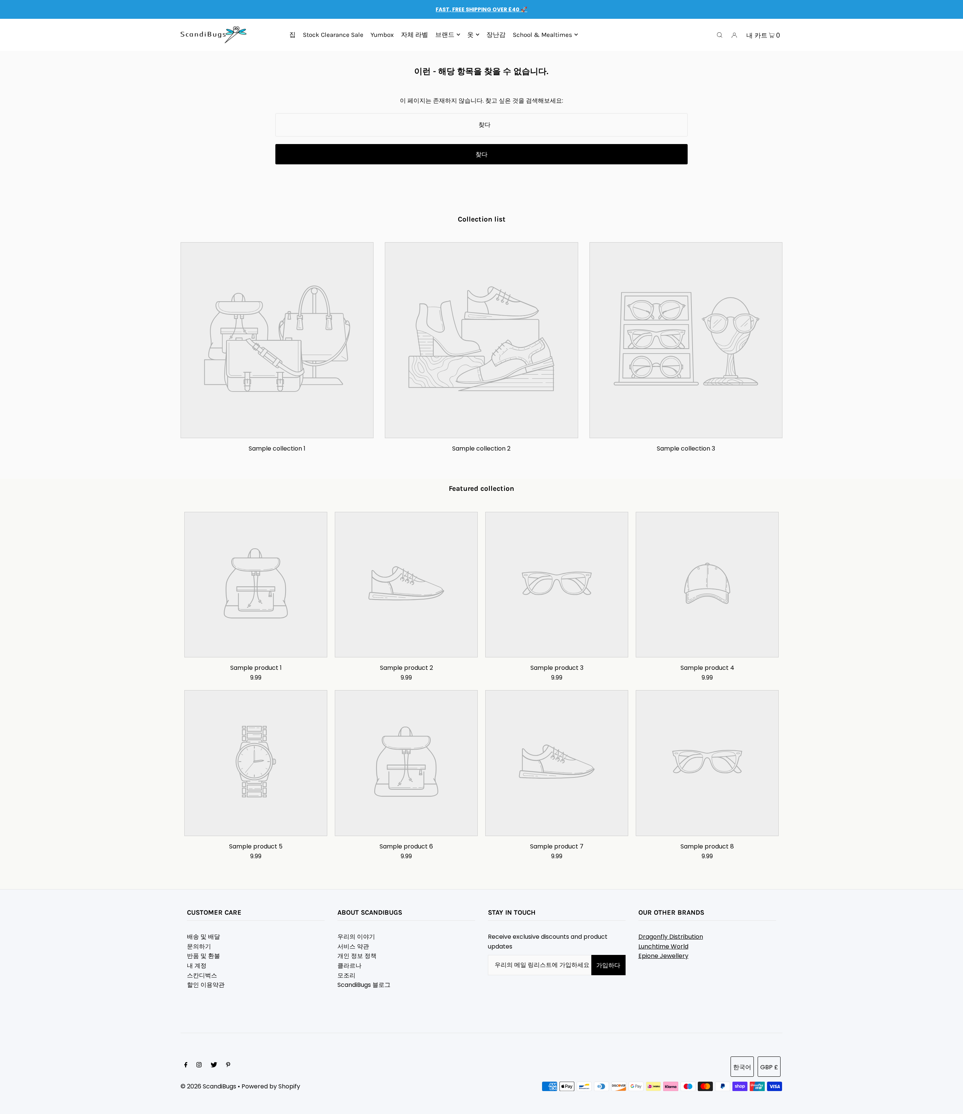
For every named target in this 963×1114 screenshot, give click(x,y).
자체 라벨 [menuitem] (414, 34)
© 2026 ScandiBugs (208, 1086)
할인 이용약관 (206, 984)
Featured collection (481, 488)
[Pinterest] (228, 1065)
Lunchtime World (663, 946)
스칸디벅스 (202, 975)
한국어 (742, 1067)
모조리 (346, 975)
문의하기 (199, 946)
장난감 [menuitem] (496, 34)
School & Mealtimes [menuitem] (542, 34)
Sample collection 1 (277, 448)
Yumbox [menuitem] (382, 34)
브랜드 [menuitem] (444, 34)
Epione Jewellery (663, 956)
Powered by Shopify (271, 1086)
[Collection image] (277, 432)
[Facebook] (185, 1065)
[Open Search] (720, 35)
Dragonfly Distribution (670, 936)
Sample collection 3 (686, 448)
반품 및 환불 (203, 956)
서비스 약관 (353, 946)
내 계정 (197, 965)
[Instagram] (199, 1065)
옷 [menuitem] (470, 34)
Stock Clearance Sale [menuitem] (333, 34)
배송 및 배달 (203, 936)
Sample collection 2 (481, 448)
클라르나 (349, 965)
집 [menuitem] (292, 34)
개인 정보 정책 (357, 956)
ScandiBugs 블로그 (363, 984)
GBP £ (769, 1067)
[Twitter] (214, 1065)
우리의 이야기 (356, 936)
